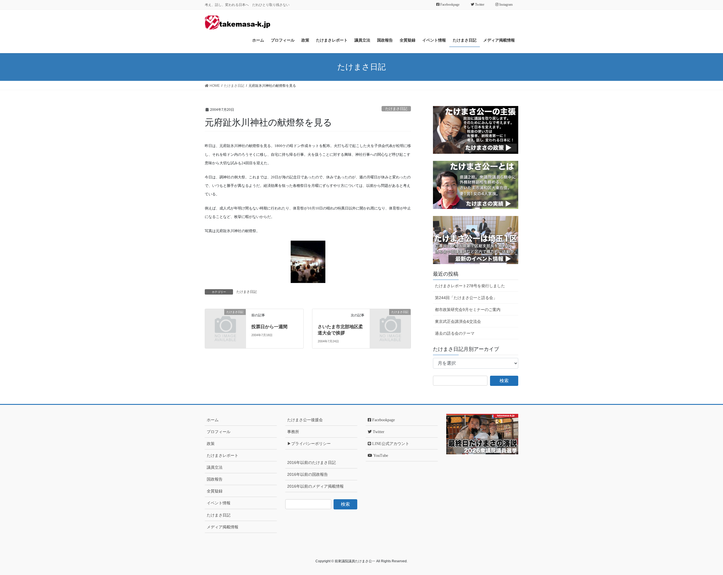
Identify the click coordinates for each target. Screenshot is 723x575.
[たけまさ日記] (225, 321)
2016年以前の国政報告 (307, 474)
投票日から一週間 (269, 326)
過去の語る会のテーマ (454, 333)
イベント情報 (218, 503)
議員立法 (215, 467)
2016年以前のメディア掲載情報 (315, 486)
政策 (211, 443)
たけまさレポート (222, 455)
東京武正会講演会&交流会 (458, 321)
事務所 (293, 431)
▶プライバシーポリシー (309, 443)
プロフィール (218, 431)
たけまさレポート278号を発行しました (470, 286)
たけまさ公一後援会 (305, 420)
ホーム (213, 420)
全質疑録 (215, 491)
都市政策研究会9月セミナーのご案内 (467, 309)
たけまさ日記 (396, 109)
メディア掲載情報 (222, 527)
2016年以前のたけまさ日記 (311, 462)
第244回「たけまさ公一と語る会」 (466, 297)
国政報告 (215, 479)
